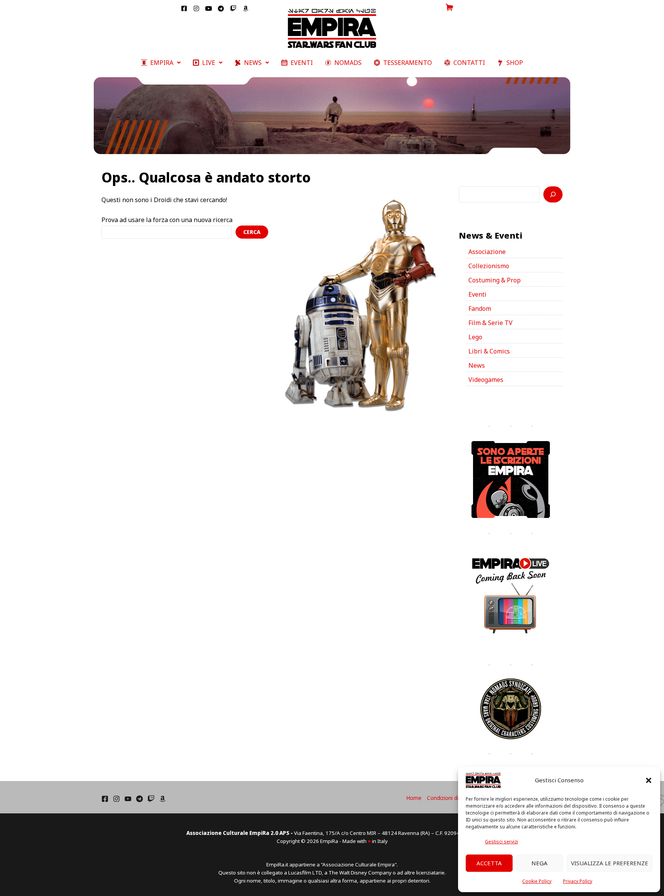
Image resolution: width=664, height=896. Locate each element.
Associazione (487, 251)
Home (414, 797)
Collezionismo (488, 266)
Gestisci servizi (501, 841)
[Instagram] (116, 798)
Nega (539, 863)
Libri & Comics (489, 351)
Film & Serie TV (490, 323)
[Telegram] (139, 798)
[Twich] (151, 798)
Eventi (477, 294)
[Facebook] (104, 798)
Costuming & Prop (494, 280)
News (476, 365)
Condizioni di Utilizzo (452, 797)
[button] (648, 780)
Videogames (485, 379)
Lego (475, 337)
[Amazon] (162, 798)
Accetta (489, 863)
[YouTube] (127, 798)
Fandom (479, 308)
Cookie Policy (536, 881)
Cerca (252, 232)
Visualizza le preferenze (609, 863)
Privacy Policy (577, 881)
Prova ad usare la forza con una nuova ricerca (166, 220)
